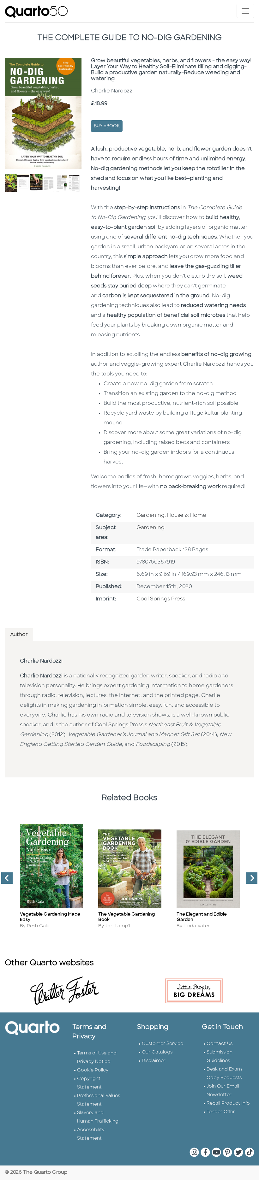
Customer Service (162, 1043)
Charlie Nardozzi (41, 661)
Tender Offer (221, 1112)
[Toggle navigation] (245, 11)
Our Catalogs (157, 1052)
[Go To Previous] (4, 880)
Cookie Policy (92, 1070)
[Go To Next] (249, 880)
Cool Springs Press (160, 599)
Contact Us (219, 1043)
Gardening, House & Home (171, 515)
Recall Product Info (228, 1103)
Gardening (150, 527)
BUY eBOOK (107, 126)
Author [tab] (19, 634)
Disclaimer (154, 1061)
